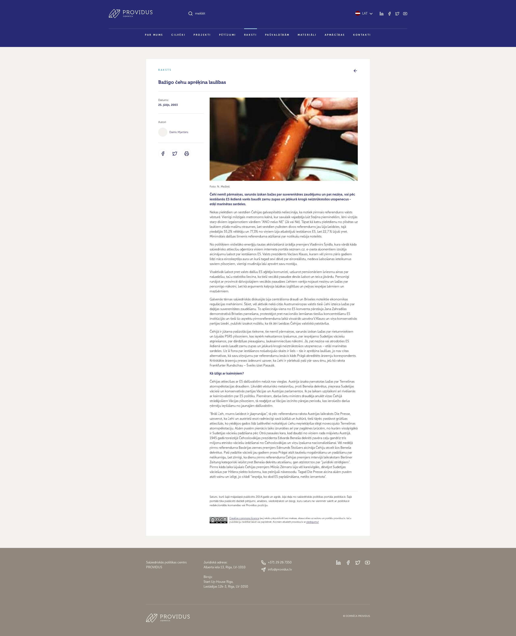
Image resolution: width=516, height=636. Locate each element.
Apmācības (335, 34)
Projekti (202, 34)
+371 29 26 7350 (280, 562)
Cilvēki (178, 34)
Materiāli (307, 34)
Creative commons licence (244, 518)
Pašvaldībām (277, 34)
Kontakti (362, 34)
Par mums (154, 34)
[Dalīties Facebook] (162, 153)
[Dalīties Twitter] (174, 153)
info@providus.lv (280, 569)
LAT (365, 13)
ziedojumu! (312, 521)
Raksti (250, 34)
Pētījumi (227, 34)
